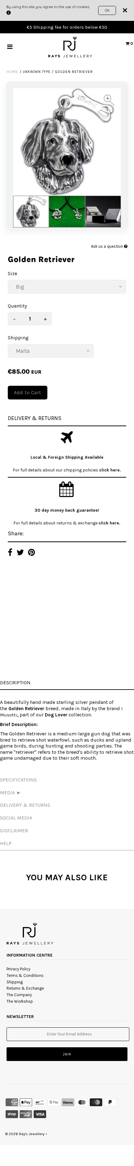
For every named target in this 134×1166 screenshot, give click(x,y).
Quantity (17, 306)
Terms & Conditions (25, 975)
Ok (107, 10)
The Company (19, 994)
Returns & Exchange (25, 988)
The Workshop (20, 1001)
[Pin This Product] (31, 553)
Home (12, 71)
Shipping (18, 338)
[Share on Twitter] (20, 553)
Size (12, 273)
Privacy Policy (18, 969)
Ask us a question (107, 246)
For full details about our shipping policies (56, 470)
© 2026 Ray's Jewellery (25, 1134)
